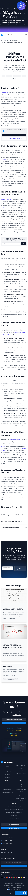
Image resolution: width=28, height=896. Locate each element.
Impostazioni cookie (16, 887)
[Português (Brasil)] (21, 877)
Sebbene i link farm (6, 199)
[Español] (7, 877)
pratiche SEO (7, 350)
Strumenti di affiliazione (14, 818)
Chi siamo (7, 784)
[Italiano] (14, 877)
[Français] (9, 877)
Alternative (7, 777)
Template (21, 786)
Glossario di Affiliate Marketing (11, 40)
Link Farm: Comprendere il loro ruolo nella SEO (11, 42)
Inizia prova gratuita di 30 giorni (14, 719)
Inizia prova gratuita (14, 824)
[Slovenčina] (24, 877)
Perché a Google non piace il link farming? (12, 515)
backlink (3, 159)
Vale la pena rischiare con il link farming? (11, 521)
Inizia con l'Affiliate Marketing (19, 568)
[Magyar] (12, 877)
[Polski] (19, 877)
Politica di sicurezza (19, 883)
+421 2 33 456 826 (8, 838)
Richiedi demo (14, 135)
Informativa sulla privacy (8, 885)
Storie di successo (7, 789)
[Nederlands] (16, 877)
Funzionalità (7, 768)
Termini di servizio (9, 883)
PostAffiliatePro (17, 715)
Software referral (14, 815)
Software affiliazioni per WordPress (14, 812)
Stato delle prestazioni (21, 773)
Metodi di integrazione (7, 771)
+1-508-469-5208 (7, 843)
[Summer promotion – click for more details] (14, 16)
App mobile (7, 774)
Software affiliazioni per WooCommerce (14, 809)
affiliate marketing (15, 439)
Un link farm (4, 92)
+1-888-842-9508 (7, 840)
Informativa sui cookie (20, 885)
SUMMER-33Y (6, 22)
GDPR (8, 887)
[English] (4, 877)
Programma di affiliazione (7, 792)
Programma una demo (14, 722)
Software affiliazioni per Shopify (14, 806)
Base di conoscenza (20, 765)
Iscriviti (23, 243)
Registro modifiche (21, 770)
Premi (7, 786)
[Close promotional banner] (26, 1)
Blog (21, 784)
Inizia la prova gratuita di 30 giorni (14, 138)
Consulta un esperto (14, 828)
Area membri (21, 768)
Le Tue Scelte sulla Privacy (15, 889)
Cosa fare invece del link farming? (10, 527)
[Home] (1, 40)
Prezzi (7, 766)
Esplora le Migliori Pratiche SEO (7, 568)
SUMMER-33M (11, 20)
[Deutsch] (2, 877)
